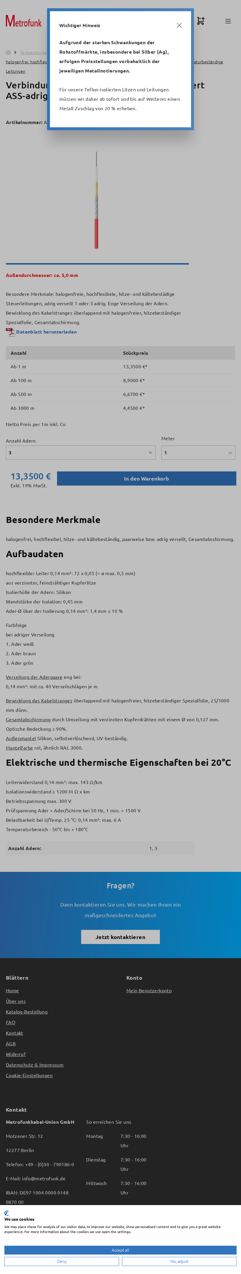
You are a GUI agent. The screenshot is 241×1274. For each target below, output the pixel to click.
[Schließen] (179, 25)
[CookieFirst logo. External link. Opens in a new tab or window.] (6, 1213)
